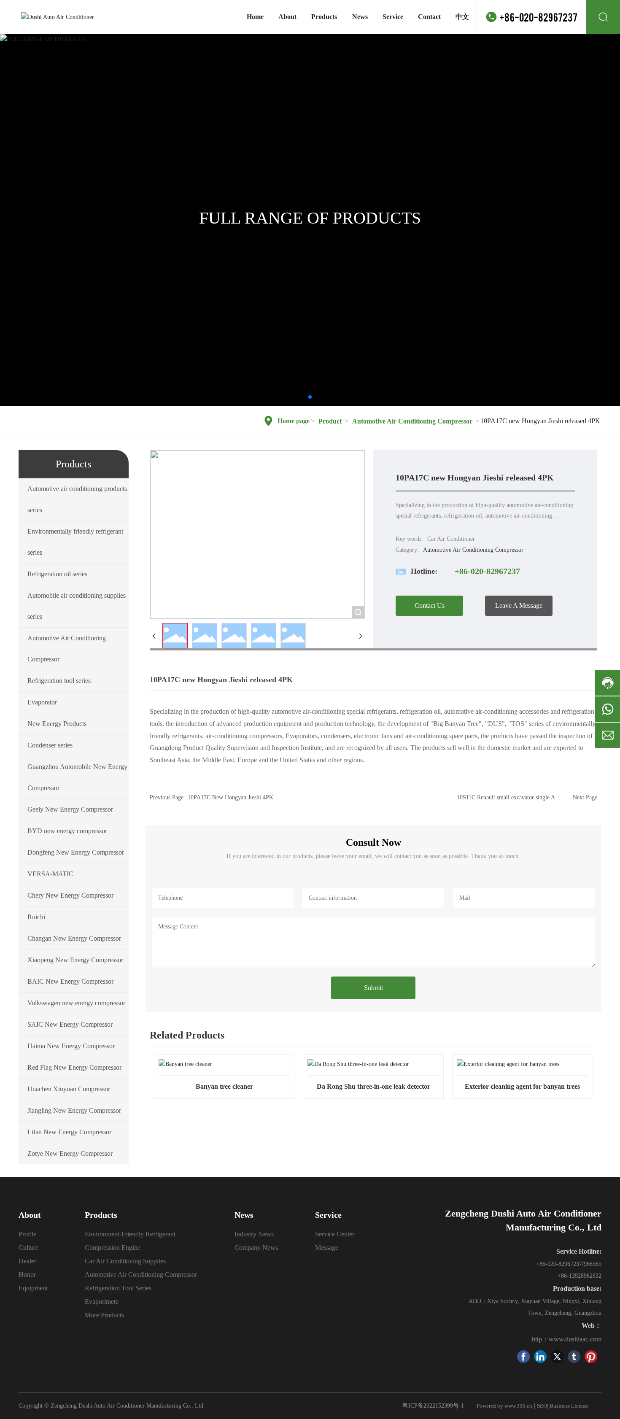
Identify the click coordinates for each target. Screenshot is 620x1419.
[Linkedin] (540, 1356)
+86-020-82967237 (538, 17)
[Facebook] (523, 1356)
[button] (310, 397)
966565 (592, 1264)
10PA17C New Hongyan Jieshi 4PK (230, 797)
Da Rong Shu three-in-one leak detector (373, 1086)
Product (330, 421)
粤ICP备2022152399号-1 (433, 1406)
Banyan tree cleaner (224, 1086)
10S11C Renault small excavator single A (506, 797)
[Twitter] (557, 1356)
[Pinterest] (591, 1356)
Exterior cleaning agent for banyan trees (522, 1086)
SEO (542, 1406)
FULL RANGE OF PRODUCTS (310, 217)
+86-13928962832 (579, 1276)
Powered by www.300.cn (504, 1406)
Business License (569, 1406)
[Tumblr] (574, 1356)
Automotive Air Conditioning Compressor (412, 421)
